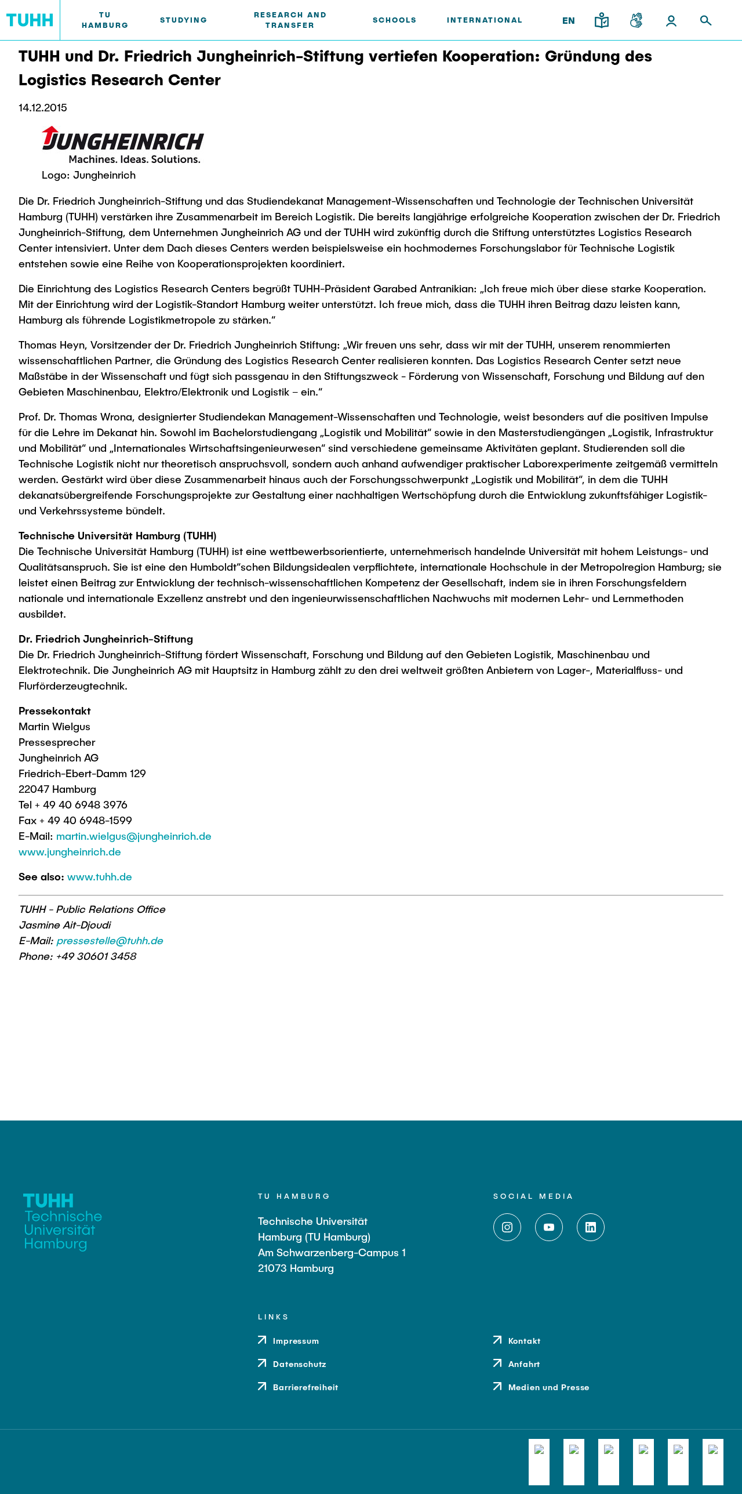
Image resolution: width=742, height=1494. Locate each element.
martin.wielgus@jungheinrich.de (134, 835)
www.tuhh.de (99, 876)
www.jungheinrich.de (70, 851)
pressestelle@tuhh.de (109, 940)
